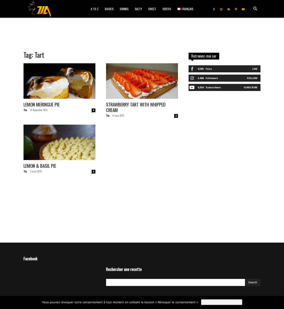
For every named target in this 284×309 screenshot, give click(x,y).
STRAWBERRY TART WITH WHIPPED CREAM (136, 107)
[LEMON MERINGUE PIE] (59, 81)
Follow (252, 78)
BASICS (109, 8)
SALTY (138, 8)
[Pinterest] (236, 9)
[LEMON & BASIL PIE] (59, 142)
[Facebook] (214, 9)
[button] (255, 9)
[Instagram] (221, 9)
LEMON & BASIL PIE (40, 165)
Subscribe (250, 87)
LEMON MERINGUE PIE (42, 104)
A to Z (95, 8)
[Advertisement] (142, 33)
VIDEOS (166, 8)
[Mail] (228, 9)
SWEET (152, 8)
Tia (25, 110)
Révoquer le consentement (222, 302)
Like (254, 68)
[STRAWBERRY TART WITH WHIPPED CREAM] (142, 81)
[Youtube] (243, 9)
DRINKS (124, 8)
